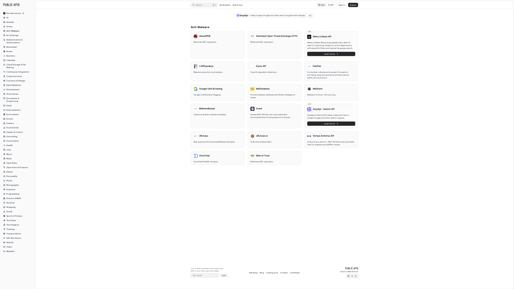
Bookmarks (225, 5)
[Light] (352, 276)
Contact (284, 273)
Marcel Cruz (353, 272)
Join (224, 275)
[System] (348, 276)
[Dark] (356, 276)
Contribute (295, 273)
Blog (262, 273)
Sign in (342, 5)
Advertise (237, 5)
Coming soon (272, 273)
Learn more (329, 54)
